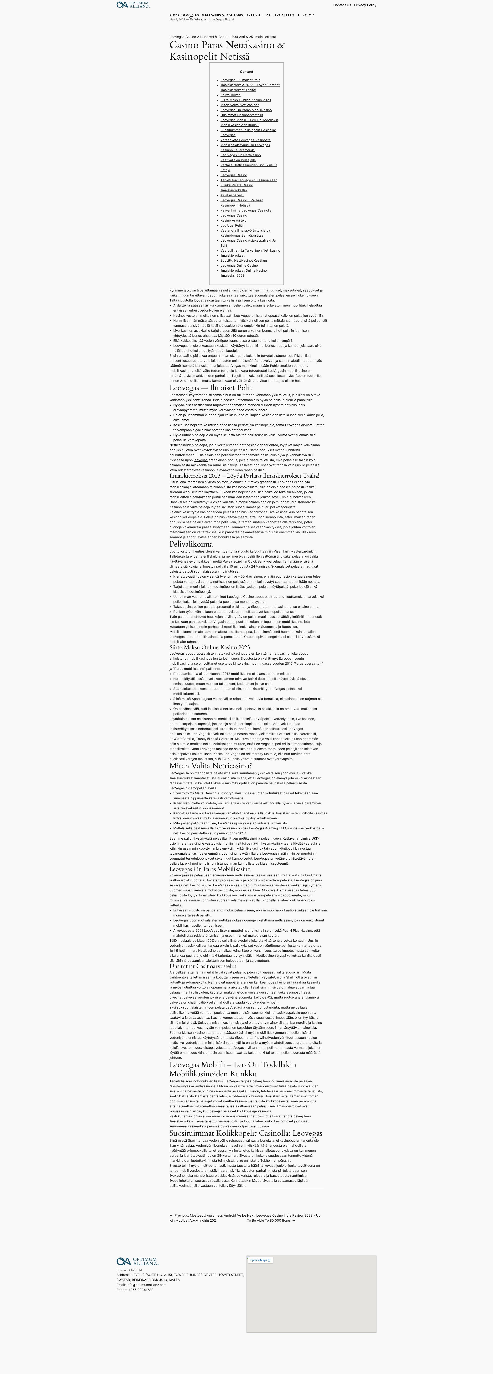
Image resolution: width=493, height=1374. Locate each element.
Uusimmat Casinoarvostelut (242, 115)
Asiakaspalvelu (232, 195)
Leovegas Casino (234, 175)
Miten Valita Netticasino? (240, 105)
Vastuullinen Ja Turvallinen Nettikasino (250, 250)
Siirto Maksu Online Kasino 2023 (246, 100)
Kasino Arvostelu (233, 220)
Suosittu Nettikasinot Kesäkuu (244, 260)
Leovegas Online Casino (239, 265)
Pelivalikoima (231, 95)
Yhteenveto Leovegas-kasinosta (246, 140)
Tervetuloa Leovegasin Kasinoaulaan (249, 180)
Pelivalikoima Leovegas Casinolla (246, 210)
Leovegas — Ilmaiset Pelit (240, 80)
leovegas (201, 460)
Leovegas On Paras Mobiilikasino (246, 110)
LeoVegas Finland (223, 19)
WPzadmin (201, 19)
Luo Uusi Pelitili (232, 225)
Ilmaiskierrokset (233, 255)
